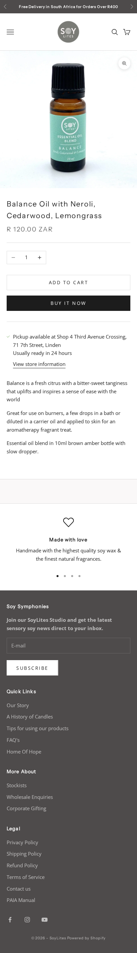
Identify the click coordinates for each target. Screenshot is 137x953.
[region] (68, 540)
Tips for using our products (37, 728)
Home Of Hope (24, 751)
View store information (39, 364)
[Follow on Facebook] (10, 919)
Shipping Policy (24, 853)
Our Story (18, 705)
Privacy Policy (22, 842)
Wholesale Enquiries (30, 797)
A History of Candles (30, 716)
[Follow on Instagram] (27, 919)
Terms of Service (26, 877)
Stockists (17, 785)
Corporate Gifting (26, 808)
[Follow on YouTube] (44, 919)
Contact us (19, 888)
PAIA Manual (21, 900)
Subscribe (32, 668)
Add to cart (68, 282)
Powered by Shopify (86, 938)
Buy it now (68, 303)
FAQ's (13, 740)
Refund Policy (22, 865)
